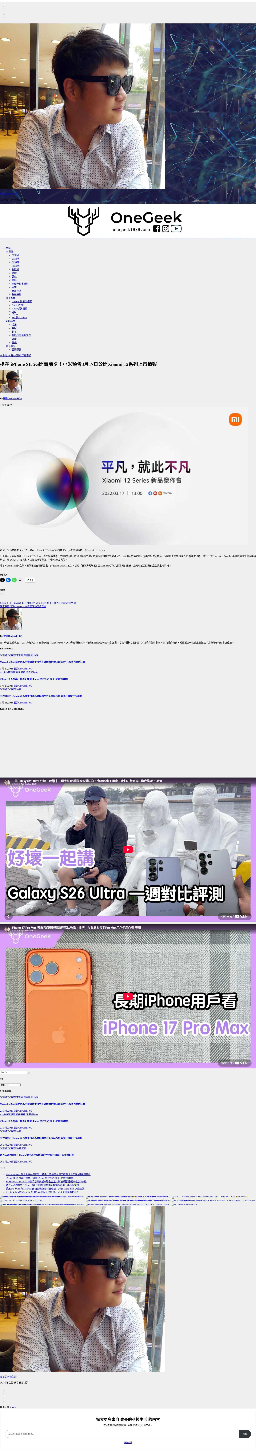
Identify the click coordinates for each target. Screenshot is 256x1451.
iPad (14, 311)
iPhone (15, 314)
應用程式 (16, 291)
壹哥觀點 (10, 346)
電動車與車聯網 (20, 283)
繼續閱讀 (128, 1443)
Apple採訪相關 (19, 308)
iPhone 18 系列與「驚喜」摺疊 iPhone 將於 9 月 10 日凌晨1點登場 (34, 679)
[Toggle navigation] (1, 240)
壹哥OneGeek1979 (12, 398)
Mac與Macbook (19, 317)
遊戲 (14, 273)
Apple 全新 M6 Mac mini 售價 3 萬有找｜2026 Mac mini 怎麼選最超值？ (42, 1192)
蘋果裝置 (10, 298)
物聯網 (15, 269)
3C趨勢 (15, 258)
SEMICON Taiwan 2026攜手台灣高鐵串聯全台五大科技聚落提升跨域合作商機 (41, 696)
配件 (14, 276)
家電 (14, 287)
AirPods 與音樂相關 (22, 301)
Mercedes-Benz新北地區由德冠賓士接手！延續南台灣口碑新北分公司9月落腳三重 (42, 662)
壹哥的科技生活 (8, 194)
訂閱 (245, 1434)
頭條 (8, 248)
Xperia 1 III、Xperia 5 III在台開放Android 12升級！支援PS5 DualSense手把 (38, 603)
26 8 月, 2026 (7, 1144)
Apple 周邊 (17, 305)
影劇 (14, 342)
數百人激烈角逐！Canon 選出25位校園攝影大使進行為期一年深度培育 (37, 1155)
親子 (14, 332)
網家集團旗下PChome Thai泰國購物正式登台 (23, 606)
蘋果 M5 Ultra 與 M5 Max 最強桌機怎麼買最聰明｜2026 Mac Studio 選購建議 (45, 1188)
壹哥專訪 (16, 349)
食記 (14, 328)
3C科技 (9, 251)
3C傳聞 (15, 262)
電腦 (14, 280)
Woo (14, 1407)
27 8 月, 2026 (7, 1111)
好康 (14, 339)
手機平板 (16, 294)
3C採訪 (15, 266)
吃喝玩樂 (10, 321)
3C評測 (15, 255)
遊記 (14, 324)
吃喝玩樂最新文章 (21, 335)
